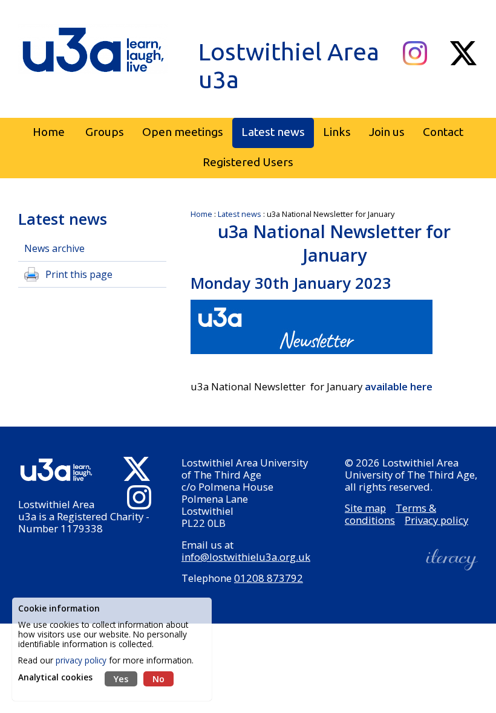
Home (201, 213)
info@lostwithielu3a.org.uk (245, 557)
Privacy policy (436, 520)
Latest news (239, 213)
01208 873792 (268, 578)
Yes (121, 679)
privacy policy (81, 660)
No (158, 679)
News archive (54, 248)
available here (398, 386)
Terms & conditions (390, 514)
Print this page (79, 274)
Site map (365, 508)
